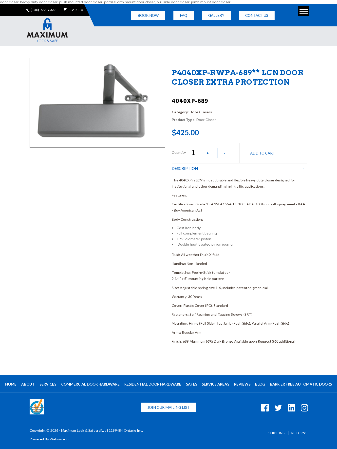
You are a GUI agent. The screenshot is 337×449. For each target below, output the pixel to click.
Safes (191, 384)
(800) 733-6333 (43, 10)
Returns (299, 433)
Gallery (216, 15)
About (28, 384)
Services (47, 384)
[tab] (239, 168)
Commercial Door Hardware (90, 384)
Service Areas (215, 384)
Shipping (277, 433)
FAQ (183, 15)
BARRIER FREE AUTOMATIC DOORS (301, 384)
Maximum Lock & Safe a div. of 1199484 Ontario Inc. (102, 430)
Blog (260, 384)
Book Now (148, 15)
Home (11, 384)
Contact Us (256, 15)
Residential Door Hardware (152, 384)
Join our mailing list (168, 407)
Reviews (242, 384)
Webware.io (59, 439)
